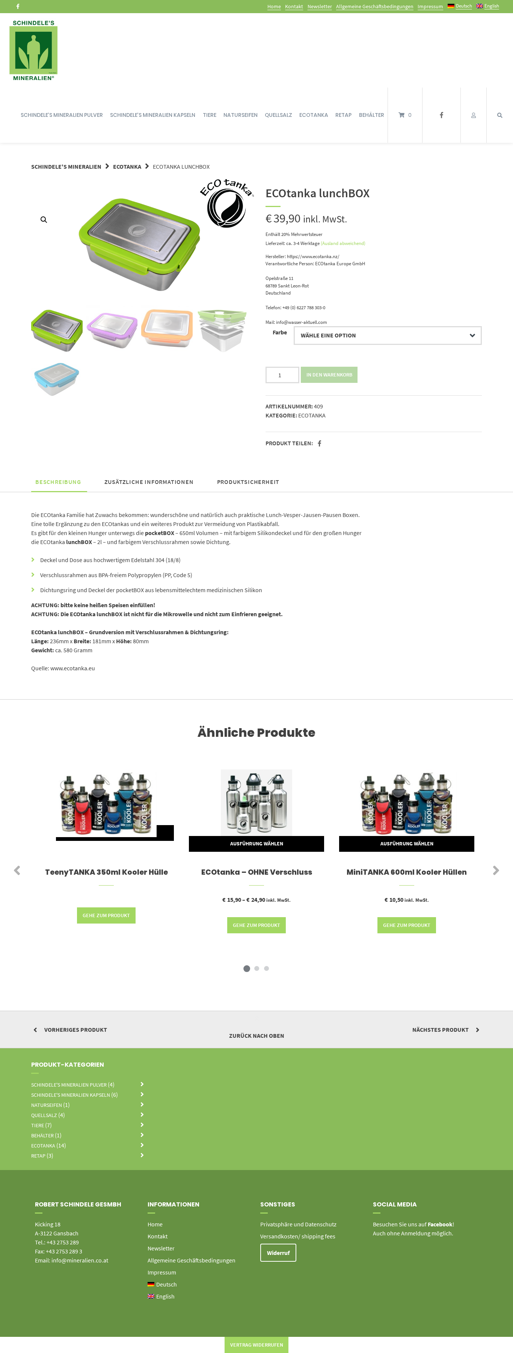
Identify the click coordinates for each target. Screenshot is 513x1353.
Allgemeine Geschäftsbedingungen (374, 6)
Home (274, 6)
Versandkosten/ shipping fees (297, 1236)
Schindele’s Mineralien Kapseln (152, 115)
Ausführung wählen (256, 843)
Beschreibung (58, 481)
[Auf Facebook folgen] (18, 6)
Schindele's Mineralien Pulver (69, 1084)
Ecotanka (313, 115)
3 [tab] (266, 968)
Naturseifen (240, 115)
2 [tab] (256, 968)
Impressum (430, 6)
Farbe (280, 332)
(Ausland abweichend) (343, 243)
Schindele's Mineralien (66, 166)
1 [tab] (247, 968)
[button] (320, 443)
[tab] (58, 481)
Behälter (371, 115)
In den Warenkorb (329, 374)
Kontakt (294, 6)
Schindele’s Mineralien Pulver (62, 115)
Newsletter (320, 6)
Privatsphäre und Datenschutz (298, 1224)
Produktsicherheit (248, 481)
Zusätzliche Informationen (149, 481)
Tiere (209, 115)
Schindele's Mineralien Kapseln (70, 1094)
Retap (343, 115)
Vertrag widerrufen (256, 1344)
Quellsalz (278, 115)
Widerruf (278, 1252)
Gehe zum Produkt (106, 915)
